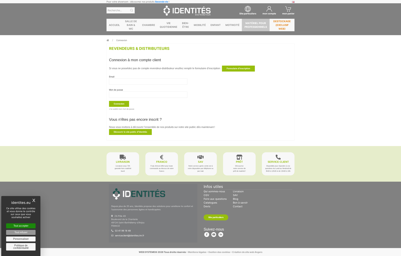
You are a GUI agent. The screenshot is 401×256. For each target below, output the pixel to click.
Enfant (216, 25)
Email (111, 76)
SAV (235, 195)
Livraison (238, 191)
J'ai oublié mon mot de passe (121, 109)
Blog (235, 198)
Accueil (114, 25)
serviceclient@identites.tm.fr (129, 235)
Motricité (232, 25)
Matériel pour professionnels (256, 25)
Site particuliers (216, 217)
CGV (206, 195)
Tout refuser (20, 232)
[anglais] (293, 1)
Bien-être (185, 25)
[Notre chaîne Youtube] (214, 233)
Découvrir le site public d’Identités (130, 132)
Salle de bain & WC (131, 25)
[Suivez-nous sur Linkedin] (221, 233)
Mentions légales (197, 252)
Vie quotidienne (168, 25)
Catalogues (210, 202)
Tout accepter (20, 225)
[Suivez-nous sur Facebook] (207, 233)
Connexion (121, 40)
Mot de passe (116, 89)
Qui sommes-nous (214, 191)
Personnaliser (21, 239)
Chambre (148, 25)
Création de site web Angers (247, 252)
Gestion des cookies (219, 252)
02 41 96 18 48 (123, 230)
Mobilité (200, 25)
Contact (237, 206)
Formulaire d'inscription (238, 68)
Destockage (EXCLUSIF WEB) (282, 25)
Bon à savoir (240, 202)
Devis (207, 206)
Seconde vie (161, 1)
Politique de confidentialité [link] (21, 246)
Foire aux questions (215, 198)
